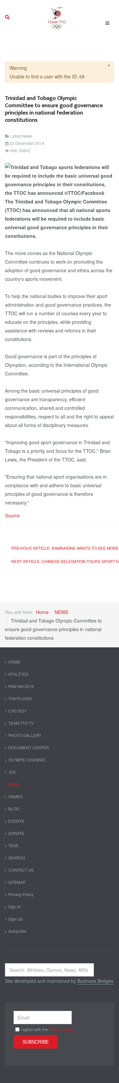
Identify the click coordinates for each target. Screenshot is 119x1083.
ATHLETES (18, 674)
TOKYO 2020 (20, 698)
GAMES (15, 796)
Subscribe (17, 931)
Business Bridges (95, 980)
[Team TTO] (57, 17)
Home (42, 612)
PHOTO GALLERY (24, 735)
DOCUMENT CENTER (28, 747)
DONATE (16, 833)
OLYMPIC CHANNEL (27, 759)
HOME (14, 662)
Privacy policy (61, 1029)
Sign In (14, 906)
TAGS (13, 845)
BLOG (13, 808)
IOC (12, 772)
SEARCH (16, 857)
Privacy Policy (20, 894)
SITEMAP (16, 882)
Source (12, 515)
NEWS (61, 612)
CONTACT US (21, 870)
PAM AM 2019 (21, 686)
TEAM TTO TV (21, 723)
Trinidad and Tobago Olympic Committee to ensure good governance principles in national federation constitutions (54, 109)
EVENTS (16, 821)
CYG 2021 (17, 711)
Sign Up (15, 919)
